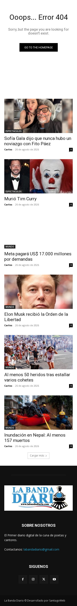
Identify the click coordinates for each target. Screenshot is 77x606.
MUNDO (10, 246)
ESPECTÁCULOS (14, 131)
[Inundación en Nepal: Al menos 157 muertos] (38, 412)
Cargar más (37, 455)
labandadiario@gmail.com (41, 549)
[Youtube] (54, 579)
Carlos (8, 149)
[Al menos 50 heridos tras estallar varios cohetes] (38, 352)
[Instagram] (33, 579)
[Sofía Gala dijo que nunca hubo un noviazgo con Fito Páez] (38, 116)
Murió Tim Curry (20, 198)
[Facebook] (23, 579)
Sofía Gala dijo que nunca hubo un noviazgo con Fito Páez (37, 141)
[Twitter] (44, 579)
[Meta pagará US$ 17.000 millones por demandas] (38, 231)
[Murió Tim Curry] (38, 176)
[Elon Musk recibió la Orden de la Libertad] (38, 292)
